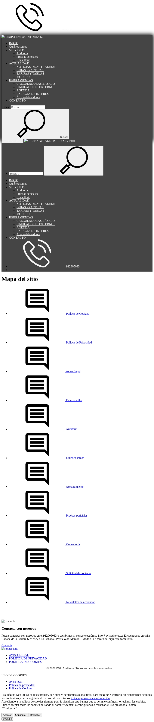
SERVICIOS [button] (17, 50)
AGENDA (23, 90)
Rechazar (35, 715)
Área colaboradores (28, 97)
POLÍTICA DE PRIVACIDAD (28, 658)
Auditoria (22, 53)
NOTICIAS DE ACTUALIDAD (37, 66)
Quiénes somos (18, 46)
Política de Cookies (20, 688)
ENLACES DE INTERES (33, 93)
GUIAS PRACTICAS (30, 70)
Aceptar (7, 715)
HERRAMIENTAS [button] (21, 80)
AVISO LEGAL (19, 655)
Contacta (7, 645)
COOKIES (7, 719)
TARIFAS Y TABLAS (30, 73)
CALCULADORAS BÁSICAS (36, 83)
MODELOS (24, 76)
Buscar (6, 107)
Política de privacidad (22, 685)
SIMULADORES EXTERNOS (36, 87)
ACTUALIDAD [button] (19, 63)
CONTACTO (17, 100)
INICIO (13, 43)
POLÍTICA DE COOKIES (25, 661)
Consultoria (23, 60)
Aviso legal (15, 681)
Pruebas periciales (27, 56)
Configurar (20, 715)
